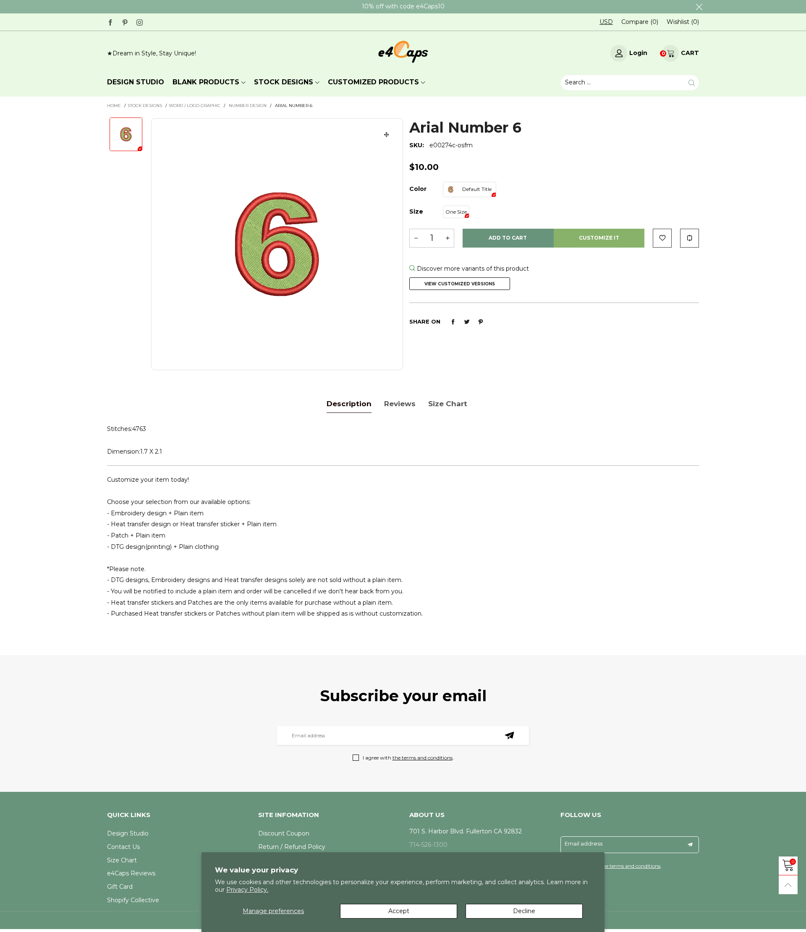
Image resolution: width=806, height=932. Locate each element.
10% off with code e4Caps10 (403, 6)
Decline (524, 911)
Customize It (599, 238)
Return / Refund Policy (291, 847)
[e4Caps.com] (403, 52)
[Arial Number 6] (277, 244)
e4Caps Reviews (131, 873)
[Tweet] (467, 322)
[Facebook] (110, 22)
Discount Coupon (283, 833)
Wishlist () (683, 22)
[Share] (453, 322)
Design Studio (128, 833)
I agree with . (408, 757)
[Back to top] (788, 884)
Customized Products (373, 82)
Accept (398, 911)
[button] (416, 238)
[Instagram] (139, 22)
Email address (583, 843)
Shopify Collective (133, 900)
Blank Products (206, 82)
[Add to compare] (689, 238)
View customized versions (459, 284)
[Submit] (691, 82)
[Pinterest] (125, 22)
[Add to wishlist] (662, 238)
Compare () (639, 22)
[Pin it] (480, 322)
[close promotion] (699, 6)
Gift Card (120, 886)
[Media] (386, 134)
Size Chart (122, 860)
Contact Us (123, 847)
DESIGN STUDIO (135, 82)
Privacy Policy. (247, 889)
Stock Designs (283, 82)
